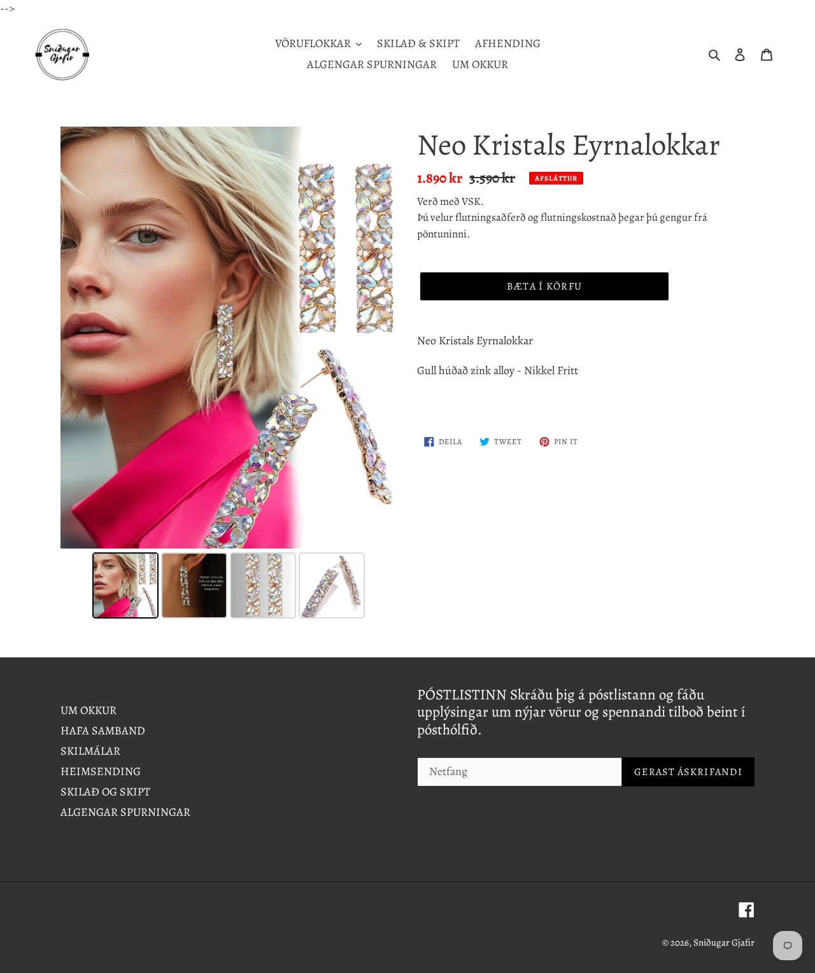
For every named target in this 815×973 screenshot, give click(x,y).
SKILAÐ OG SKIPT (105, 791)
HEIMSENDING (100, 771)
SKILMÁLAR (90, 751)
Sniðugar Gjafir (724, 942)
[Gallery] (229, 374)
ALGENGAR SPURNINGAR (125, 812)
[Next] (379, 337)
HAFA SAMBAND (102, 730)
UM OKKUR (88, 710)
